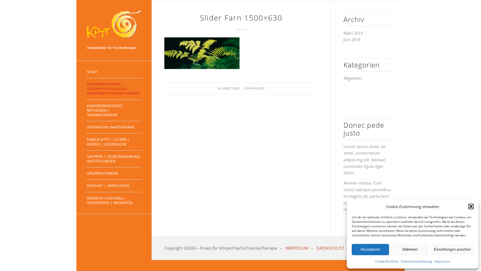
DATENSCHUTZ (330, 248)
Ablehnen (410, 249)
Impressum (442, 261)
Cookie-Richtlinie (386, 261)
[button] (470, 206)
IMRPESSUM (296, 248)
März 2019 (353, 33)
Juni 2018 (351, 39)
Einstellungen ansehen (452, 249)
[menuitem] (114, 72)
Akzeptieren (370, 249)
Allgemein (352, 78)
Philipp (258, 88)
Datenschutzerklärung (416, 261)
